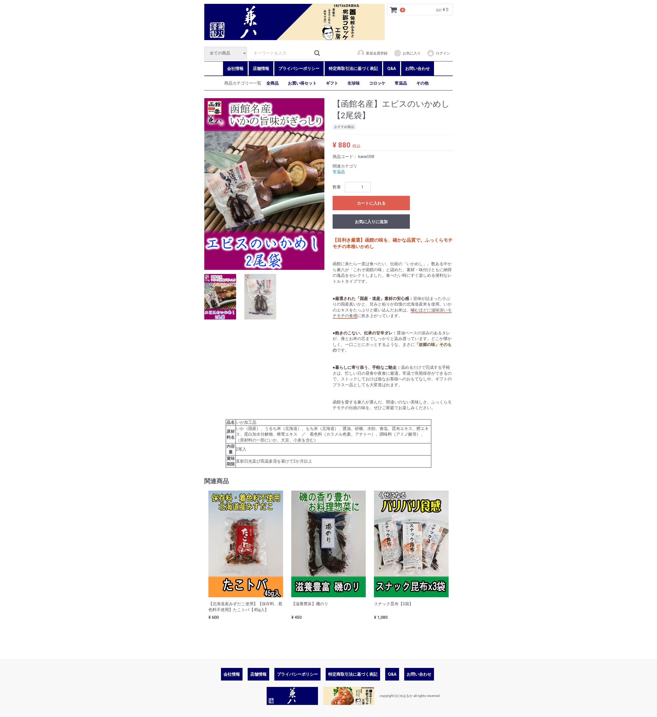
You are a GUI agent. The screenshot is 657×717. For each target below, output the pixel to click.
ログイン (443, 53)
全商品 (272, 83)
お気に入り (412, 53)
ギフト (332, 83)
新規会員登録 (377, 53)
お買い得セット (302, 83)
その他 (422, 83)
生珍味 (353, 83)
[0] (393, 9)
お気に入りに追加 (371, 221)
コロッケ (377, 83)
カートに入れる (371, 203)
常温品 (401, 83)
